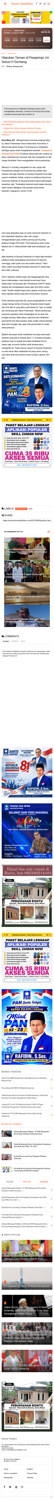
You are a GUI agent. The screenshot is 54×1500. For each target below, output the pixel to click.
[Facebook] (36, 3)
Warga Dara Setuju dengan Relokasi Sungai (22, 128)
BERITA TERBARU (12, 1124)
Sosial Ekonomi (12, 53)
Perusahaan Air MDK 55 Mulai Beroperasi (27, 1286)
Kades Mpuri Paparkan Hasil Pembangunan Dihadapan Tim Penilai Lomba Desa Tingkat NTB (26, 552)
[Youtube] (44, 3)
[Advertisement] (20, 86)
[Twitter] (40, 3)
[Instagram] (22, 1487)
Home (3, 53)
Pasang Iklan (8, 1477)
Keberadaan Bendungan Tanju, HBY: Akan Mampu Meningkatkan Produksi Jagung (25, 620)
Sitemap (30, 1477)
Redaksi (30, 1469)
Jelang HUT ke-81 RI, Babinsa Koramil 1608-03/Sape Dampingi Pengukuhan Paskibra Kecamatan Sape (25, 1338)
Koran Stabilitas (22, 3)
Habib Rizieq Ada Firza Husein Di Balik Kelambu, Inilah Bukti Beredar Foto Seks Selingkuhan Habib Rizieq (26, 1310)
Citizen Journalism (10, 1473)
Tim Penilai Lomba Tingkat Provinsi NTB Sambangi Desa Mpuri (25, 575)
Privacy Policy (32, 1473)
